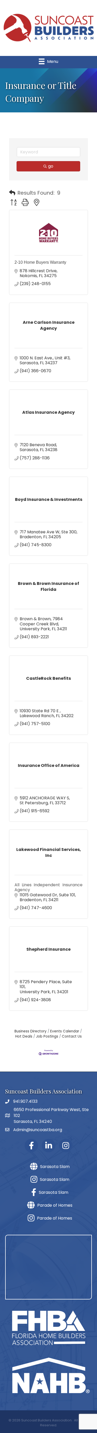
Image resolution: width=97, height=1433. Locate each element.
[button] (12, 192)
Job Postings (47, 1036)
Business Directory (30, 1031)
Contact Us (72, 1036)
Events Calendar (64, 1031)
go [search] (50, 166)
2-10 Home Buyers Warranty (40, 262)
